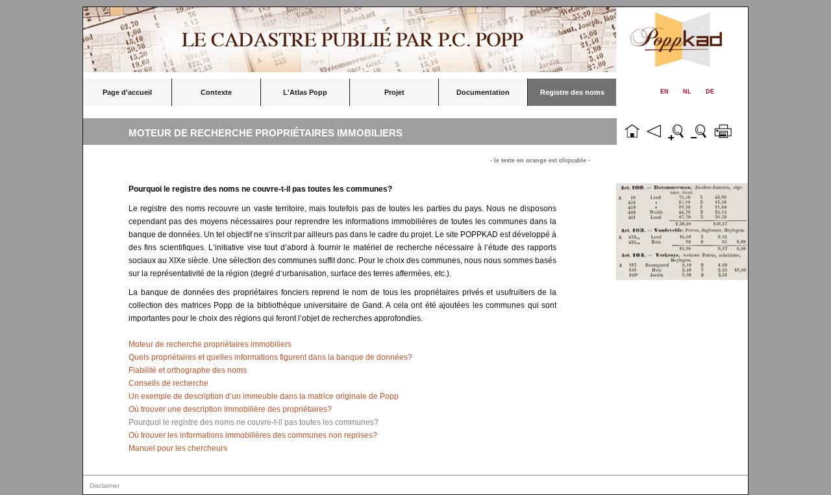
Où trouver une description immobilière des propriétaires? (230, 409)
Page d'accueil (127, 92)
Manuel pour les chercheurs (178, 448)
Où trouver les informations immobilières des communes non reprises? (253, 435)
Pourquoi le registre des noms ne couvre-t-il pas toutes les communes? (253, 422)
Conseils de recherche (168, 383)
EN (664, 91)
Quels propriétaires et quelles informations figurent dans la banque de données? (270, 357)
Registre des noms (572, 92)
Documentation (483, 92)
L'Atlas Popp (305, 92)
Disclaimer (104, 485)
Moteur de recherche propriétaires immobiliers (210, 344)
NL (687, 91)
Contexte (216, 92)
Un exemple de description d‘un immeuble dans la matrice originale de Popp (264, 396)
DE (710, 91)
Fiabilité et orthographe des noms (188, 370)
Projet (394, 92)
